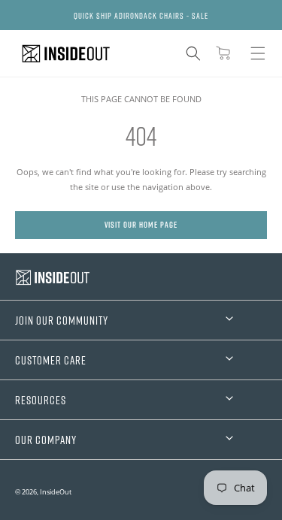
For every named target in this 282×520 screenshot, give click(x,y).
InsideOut (55, 491)
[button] (193, 53)
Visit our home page (141, 224)
